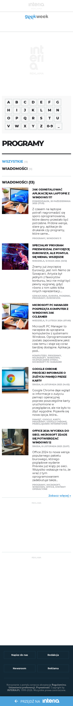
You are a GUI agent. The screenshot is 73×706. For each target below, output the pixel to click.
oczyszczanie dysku (45, 359)
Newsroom (19, 668)
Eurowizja (53, 298)
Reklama (53, 668)
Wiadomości (15, 169)
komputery (39, 355)
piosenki (64, 295)
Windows (53, 357)
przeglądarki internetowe (49, 423)
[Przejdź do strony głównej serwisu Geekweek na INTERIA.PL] (36, 17)
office (50, 487)
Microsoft (39, 357)
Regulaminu (59, 684)
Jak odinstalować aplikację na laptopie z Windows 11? (51, 193)
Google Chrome (57, 421)
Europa (53, 295)
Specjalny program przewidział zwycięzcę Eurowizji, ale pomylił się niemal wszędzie (51, 251)
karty (56, 419)
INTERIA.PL (13, 690)
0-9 (50, 126)
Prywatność (43, 687)
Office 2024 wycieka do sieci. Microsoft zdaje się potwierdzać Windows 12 (50, 436)
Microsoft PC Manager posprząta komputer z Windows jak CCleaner (50, 310)
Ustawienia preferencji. (22, 687)
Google (47, 419)
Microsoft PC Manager (47, 362)
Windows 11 (54, 238)
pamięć (36, 419)
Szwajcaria (39, 295)
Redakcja (53, 655)
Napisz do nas (19, 655)
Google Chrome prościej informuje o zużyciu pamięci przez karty (49, 374)
